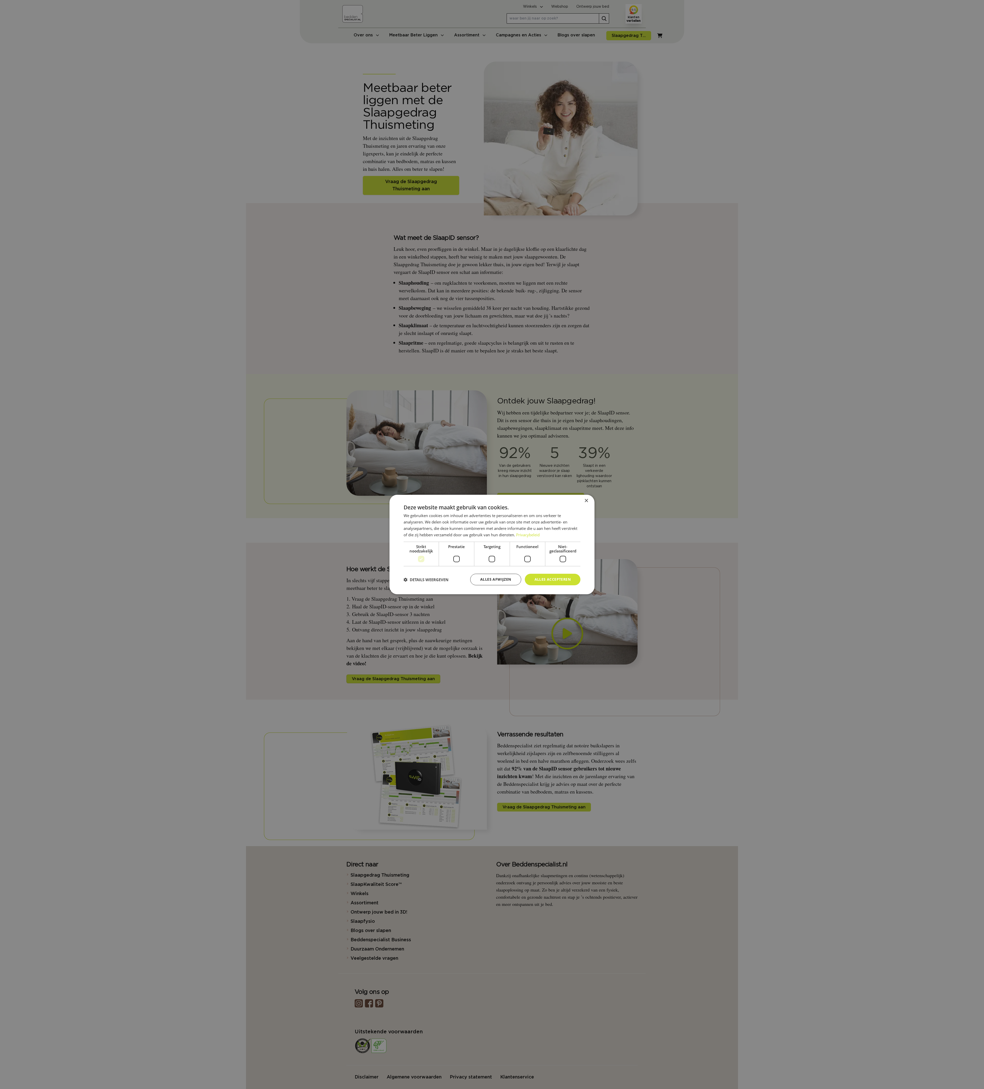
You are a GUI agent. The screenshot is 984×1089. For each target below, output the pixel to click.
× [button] (586, 501)
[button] (426, 579)
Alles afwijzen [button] (495, 579)
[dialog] (491, 544)
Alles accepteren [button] (553, 579)
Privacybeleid (528, 534)
